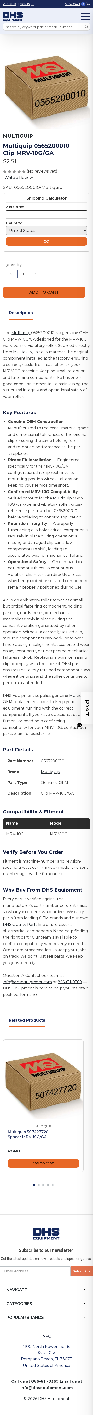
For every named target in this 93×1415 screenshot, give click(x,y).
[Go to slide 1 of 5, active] (34, 1185)
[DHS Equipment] (46, 1233)
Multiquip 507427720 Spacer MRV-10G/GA (28, 1134)
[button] (87, 708)
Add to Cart (43, 1163)
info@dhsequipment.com (27, 982)
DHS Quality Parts (20, 924)
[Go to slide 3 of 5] (43, 1185)
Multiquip (20, 333)
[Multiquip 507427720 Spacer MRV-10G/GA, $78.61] (43, 1079)
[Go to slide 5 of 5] (53, 1185)
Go (46, 241)
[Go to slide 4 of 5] (48, 1185)
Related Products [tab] (27, 1020)
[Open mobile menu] (85, 16)
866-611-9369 (70, 982)
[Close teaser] (79, 725)
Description (21, 313)
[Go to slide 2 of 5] (39, 1185)
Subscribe (82, 1271)
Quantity (13, 265)
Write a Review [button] (19, 177)
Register (9, 4)
